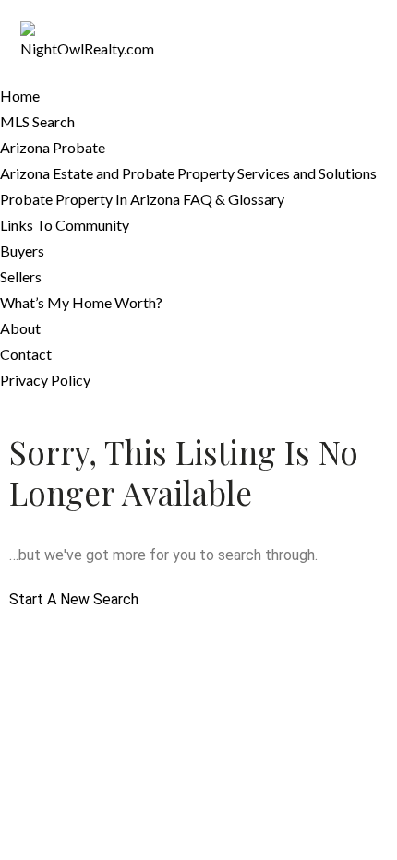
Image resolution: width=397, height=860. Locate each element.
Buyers (22, 250)
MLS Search (37, 121)
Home (20, 95)
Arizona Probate (52, 147)
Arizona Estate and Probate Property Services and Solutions (188, 173)
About (20, 328)
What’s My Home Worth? (81, 302)
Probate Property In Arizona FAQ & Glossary (142, 199)
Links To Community (64, 224)
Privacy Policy (45, 379)
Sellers (21, 276)
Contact (26, 354)
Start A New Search (73, 599)
